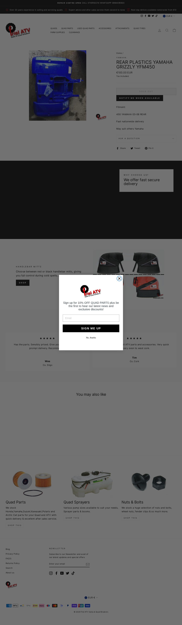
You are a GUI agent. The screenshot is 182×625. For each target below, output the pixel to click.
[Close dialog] (119, 278)
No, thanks (91, 337)
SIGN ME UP (91, 328)
